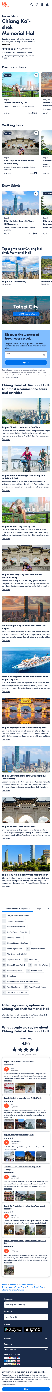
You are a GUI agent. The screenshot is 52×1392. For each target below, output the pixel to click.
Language (8, 1299)
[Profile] (47, 5)
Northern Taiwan (26, 1285)
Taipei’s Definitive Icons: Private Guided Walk (23, 1098)
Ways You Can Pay (12, 1354)
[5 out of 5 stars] (26, 1065)
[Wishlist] (36, 5)
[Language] (42, 4)
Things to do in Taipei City (13, 1287)
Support (7, 1339)
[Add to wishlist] (36, 75)
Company (8, 1344)
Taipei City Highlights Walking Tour (18, 1135)
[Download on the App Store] (33, 1330)
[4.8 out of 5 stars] (9, 48)
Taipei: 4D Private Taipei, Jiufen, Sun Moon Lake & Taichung (24, 1207)
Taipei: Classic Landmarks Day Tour (19, 1061)
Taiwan (13, 1285)
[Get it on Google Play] (13, 1330)
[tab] (17, 908)
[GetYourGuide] (5, 4)
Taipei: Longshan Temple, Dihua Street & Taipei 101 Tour (25, 1242)
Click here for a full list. (25, 1017)
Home (4, 1285)
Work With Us (10, 1350)
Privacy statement (11, 377)
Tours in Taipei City (35, 1287)
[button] (20, 94)
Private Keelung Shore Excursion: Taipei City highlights (22, 1168)
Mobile (7, 1324)
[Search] (31, 4)
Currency (8, 1311)
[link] (20, 94)
